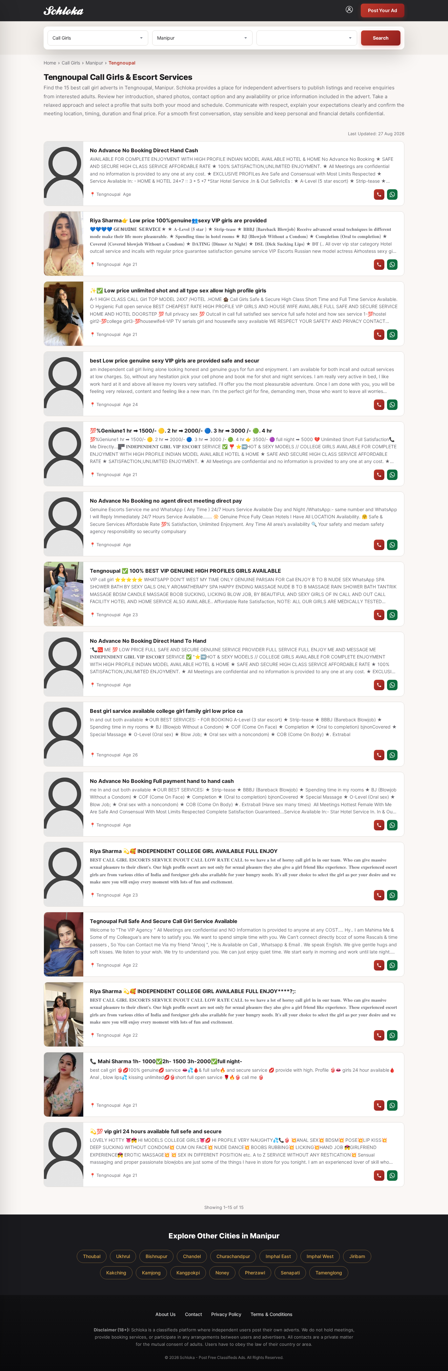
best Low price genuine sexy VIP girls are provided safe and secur (174, 360)
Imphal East (278, 1256)
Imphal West (320, 1256)
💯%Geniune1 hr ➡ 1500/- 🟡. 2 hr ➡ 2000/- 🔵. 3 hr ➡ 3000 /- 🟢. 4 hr (181, 430)
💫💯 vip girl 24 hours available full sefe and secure (156, 1131)
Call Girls (71, 62)
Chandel (192, 1256)
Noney (222, 1272)
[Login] (349, 10)
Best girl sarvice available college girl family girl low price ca (166, 711)
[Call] (379, 194)
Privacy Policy (226, 1314)
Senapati (290, 1272)
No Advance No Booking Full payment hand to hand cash (162, 781)
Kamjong (151, 1272)
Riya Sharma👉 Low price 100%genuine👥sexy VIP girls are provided (178, 220)
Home (50, 62)
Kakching (116, 1272)
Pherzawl (255, 1272)
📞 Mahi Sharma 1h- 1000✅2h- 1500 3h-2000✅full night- (166, 1061)
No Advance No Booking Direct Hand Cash (144, 150)
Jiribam (357, 1256)
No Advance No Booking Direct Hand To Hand (148, 641)
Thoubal (91, 1256)
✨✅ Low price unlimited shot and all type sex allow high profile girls (178, 290)
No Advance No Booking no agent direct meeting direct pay (166, 500)
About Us (165, 1314)
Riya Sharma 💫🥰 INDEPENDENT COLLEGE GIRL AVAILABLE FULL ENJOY (184, 851)
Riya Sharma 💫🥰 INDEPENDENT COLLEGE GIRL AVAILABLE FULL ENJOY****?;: (193, 991)
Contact (193, 1314)
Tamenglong (329, 1272)
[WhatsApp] (392, 194)
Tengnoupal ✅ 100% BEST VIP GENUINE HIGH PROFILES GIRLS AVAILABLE (185, 570)
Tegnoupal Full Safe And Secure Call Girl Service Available (163, 921)
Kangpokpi (188, 1272)
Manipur (94, 62)
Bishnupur (156, 1256)
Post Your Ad (382, 10)
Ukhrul (123, 1256)
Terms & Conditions (272, 1314)
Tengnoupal (122, 62)
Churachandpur (233, 1256)
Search (381, 38)
